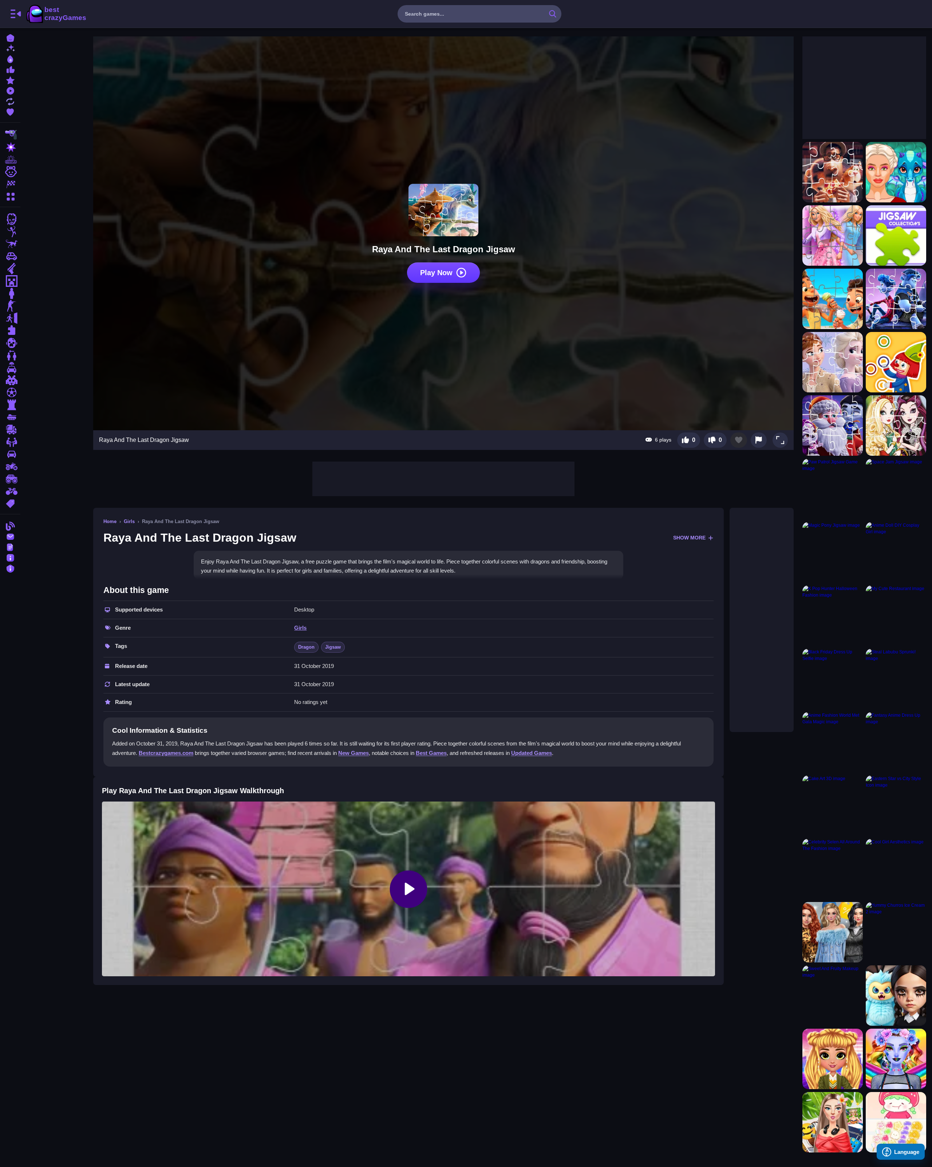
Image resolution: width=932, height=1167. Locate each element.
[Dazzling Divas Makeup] (896, 1059)
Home (109, 521)
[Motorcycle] (10, 466)
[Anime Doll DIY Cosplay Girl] (896, 552)
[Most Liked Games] (10, 69)
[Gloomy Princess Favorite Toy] (896, 995)
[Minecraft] (10, 281)
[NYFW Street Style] (832, 1059)
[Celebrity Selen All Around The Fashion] (832, 869)
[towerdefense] (10, 405)
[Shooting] (10, 134)
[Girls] (10, 172)
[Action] (10, 147)
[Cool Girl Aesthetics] (896, 869)
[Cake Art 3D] (832, 805)
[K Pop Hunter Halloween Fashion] (832, 615)
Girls (129, 521)
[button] (780, 440)
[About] (10, 557)
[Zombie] (10, 219)
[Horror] (10, 343)
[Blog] (10, 525)
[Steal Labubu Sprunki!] (896, 679)
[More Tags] (10, 503)
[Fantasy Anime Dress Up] (896, 742)
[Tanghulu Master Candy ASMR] (896, 1122)
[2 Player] (10, 355)
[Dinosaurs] (10, 244)
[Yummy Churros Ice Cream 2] (896, 932)
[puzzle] (10, 330)
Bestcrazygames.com (166, 753)
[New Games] (10, 48)
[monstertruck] (10, 479)
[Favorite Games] (10, 111)
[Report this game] (759, 440)
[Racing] (10, 184)
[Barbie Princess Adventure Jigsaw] (832, 235)
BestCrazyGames (56, 14)
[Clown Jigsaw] (896, 362)
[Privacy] (10, 567)
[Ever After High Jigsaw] (896, 425)
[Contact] (10, 536)
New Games (353, 753)
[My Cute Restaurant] (896, 615)
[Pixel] (10, 380)
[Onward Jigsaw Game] (896, 299)
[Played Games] (10, 90)
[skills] (10, 442)
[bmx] (10, 491)
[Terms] (10, 546)
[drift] (10, 454)
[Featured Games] (10, 79)
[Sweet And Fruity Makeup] (832, 995)
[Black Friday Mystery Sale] (832, 932)
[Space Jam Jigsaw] (896, 489)
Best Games (431, 753)
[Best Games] (10, 58)
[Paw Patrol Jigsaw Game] (832, 489)
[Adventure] (10, 159)
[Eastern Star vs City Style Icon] (896, 805)
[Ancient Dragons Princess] (896, 172)
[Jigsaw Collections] (896, 235)
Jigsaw (333, 647)
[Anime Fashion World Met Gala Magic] (832, 742)
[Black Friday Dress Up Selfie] (832, 679)
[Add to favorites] (738, 440)
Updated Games (531, 753)
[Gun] (10, 268)
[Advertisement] (443, 478)
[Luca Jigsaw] (832, 299)
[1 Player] (10, 293)
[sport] (10, 392)
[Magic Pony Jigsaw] (832, 552)
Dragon (306, 647)
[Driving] (10, 367)
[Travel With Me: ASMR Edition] (832, 1122)
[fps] (10, 306)
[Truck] (10, 429)
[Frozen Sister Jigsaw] (832, 362)
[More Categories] (10, 195)
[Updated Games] (10, 100)
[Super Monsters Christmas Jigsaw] (832, 425)
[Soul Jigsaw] (832, 172)
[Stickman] (10, 231)
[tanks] (10, 417)
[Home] (10, 37)
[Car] (10, 256)
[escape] (10, 318)
